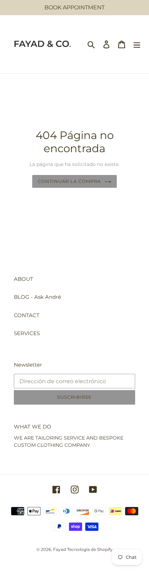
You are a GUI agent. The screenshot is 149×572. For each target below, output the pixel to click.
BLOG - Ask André (37, 297)
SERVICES (27, 333)
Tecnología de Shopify (90, 549)
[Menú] (136, 44)
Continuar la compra (69, 181)
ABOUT (23, 279)
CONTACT (27, 315)
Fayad (59, 549)
